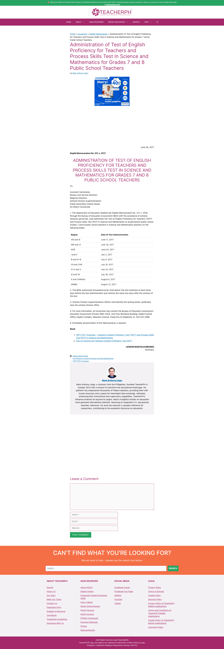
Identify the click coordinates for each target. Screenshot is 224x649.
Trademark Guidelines (57, 619)
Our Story (51, 595)
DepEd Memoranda (98, 34)
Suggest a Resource (56, 611)
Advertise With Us (55, 623)
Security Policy (155, 599)
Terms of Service (156, 591)
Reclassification (87, 630)
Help (146, 22)
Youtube (118, 599)
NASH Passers (87, 610)
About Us (51, 591)
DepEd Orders (87, 591)
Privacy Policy (154, 587)
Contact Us (52, 603)
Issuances (82, 34)
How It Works (86, 602)
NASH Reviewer (96, 22)
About (79, 22)
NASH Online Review (90, 606)
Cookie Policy (154, 595)
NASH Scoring (87, 614)
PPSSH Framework (89, 618)
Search (136, 22)
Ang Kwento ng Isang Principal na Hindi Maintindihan (93, 358)
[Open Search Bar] (157, 22)
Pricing (83, 626)
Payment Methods (89, 622)
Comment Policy (155, 627)
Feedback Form (54, 607)
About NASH (86, 587)
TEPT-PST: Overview (81, 361)
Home (68, 22)
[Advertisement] (112, 125)
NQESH (117, 595)
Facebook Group (122, 587)
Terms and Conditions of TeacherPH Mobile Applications (159, 613)
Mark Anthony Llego (112, 380)
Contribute (52, 615)
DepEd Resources (116, 22)
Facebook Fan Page (123, 591)
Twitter (117, 603)
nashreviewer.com (113, 4)
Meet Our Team (54, 599)
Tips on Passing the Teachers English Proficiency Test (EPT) (104, 341)
